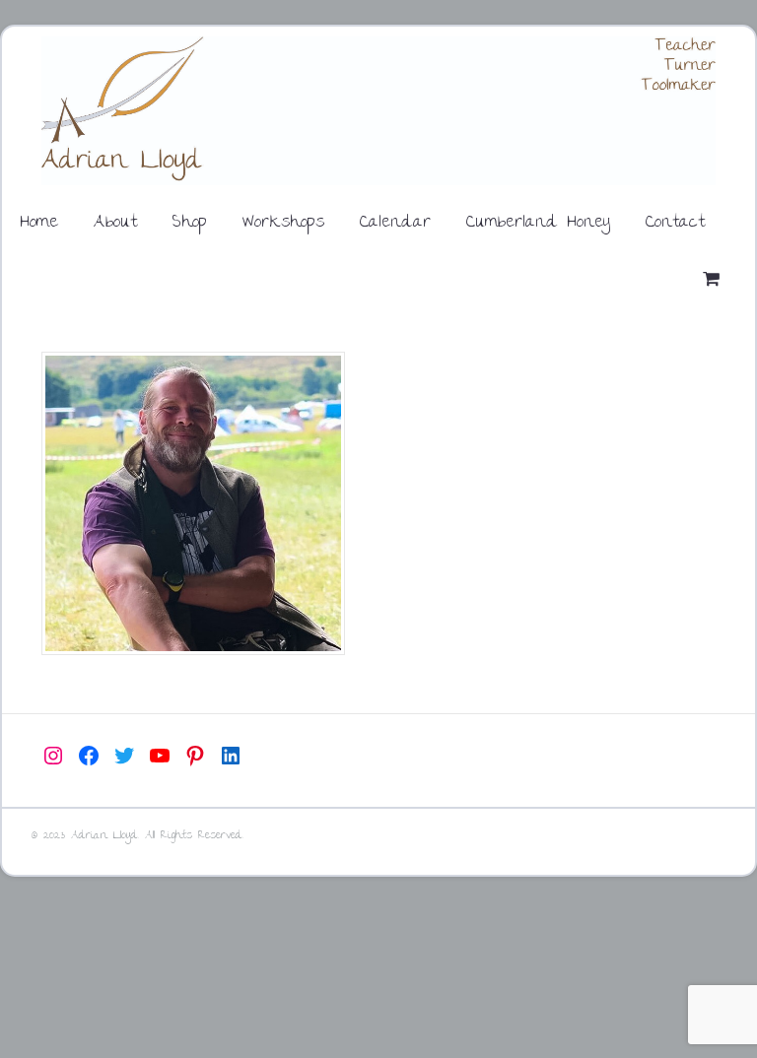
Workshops (283, 223)
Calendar (395, 223)
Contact (675, 223)
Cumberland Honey (538, 223)
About (115, 223)
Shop (189, 223)
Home (39, 223)
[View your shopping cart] (715, 281)
